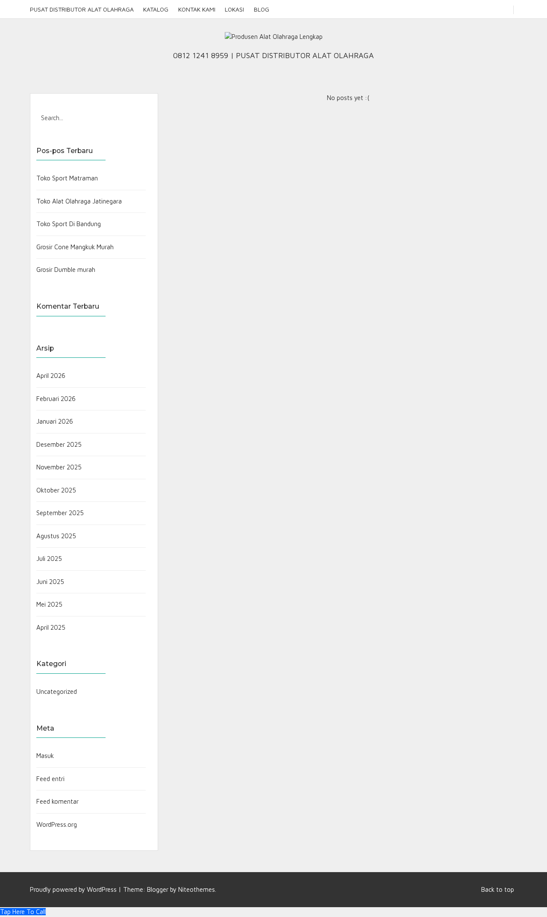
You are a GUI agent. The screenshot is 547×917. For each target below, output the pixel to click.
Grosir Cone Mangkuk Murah (75, 247)
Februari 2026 (56, 398)
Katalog (155, 9)
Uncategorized (56, 691)
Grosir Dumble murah (65, 269)
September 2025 (60, 512)
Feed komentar (57, 801)
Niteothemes (196, 889)
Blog (261, 9)
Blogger (157, 889)
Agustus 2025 (56, 536)
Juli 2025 (49, 558)
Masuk (45, 755)
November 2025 (59, 467)
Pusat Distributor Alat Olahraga (82, 9)
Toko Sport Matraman (67, 178)
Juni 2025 (50, 581)
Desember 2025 (59, 444)
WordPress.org (56, 824)
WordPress (102, 889)
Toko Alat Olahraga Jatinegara (79, 201)
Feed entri (50, 778)
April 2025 (50, 627)
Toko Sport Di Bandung (68, 223)
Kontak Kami (196, 9)
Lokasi (234, 9)
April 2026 (50, 375)
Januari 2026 (54, 421)
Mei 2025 (49, 604)
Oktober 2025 (56, 490)
